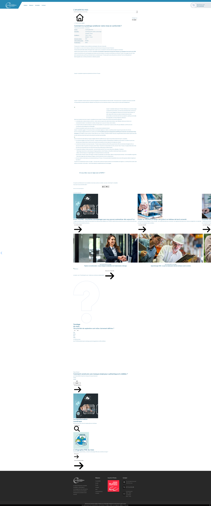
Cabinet (25, 5)
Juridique (97, 487)
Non (78, 330)
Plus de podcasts (77, 385)
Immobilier (37, 5)
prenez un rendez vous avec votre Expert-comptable (107, 182)
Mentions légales (94, 503)
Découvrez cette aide (109, 270)
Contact (44, 5)
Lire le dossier (77, 425)
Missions (31, 5)
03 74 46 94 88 (200, 6)
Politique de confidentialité (103, 503)
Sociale (96, 483)
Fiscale (96, 485)
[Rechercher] (137, 12)
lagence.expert (123, 503)
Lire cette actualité (78, 225)
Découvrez (76, 453)
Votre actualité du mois (78, 460)
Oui (74, 330)
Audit (96, 489)
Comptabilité (98, 481)
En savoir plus (125, 505)
